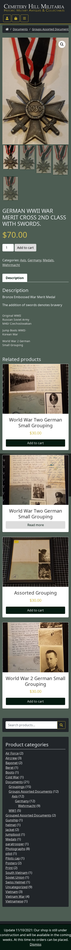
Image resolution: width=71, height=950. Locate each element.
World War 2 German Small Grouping (16, 343)
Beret (10, 767)
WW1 (12, 810)
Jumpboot (13, 834)
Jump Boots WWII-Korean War (14, 332)
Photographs (15, 849)
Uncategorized (17, 887)
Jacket (10, 829)
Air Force (12, 753)
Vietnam (12, 892)
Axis (23, 260)
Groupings (17, 787)
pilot (9, 853)
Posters (11, 863)
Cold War (12, 777)
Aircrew (11, 758)
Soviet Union (15, 877)
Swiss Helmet (15, 882)
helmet (11, 825)
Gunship (12, 820)
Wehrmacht (11, 265)
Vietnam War (15, 896)
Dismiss (35, 944)
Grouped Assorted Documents (28, 815)
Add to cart (25, 247)
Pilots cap (13, 858)
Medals (48, 260)
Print (9, 868)
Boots (10, 772)
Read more (35, 525)
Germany (34, 260)
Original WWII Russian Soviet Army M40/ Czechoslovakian (17, 319)
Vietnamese (14, 901)
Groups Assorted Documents (51, 29)
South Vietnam (17, 872)
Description (15, 278)
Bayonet (12, 763)
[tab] (14, 278)
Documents (20, 29)
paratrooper (15, 844)
